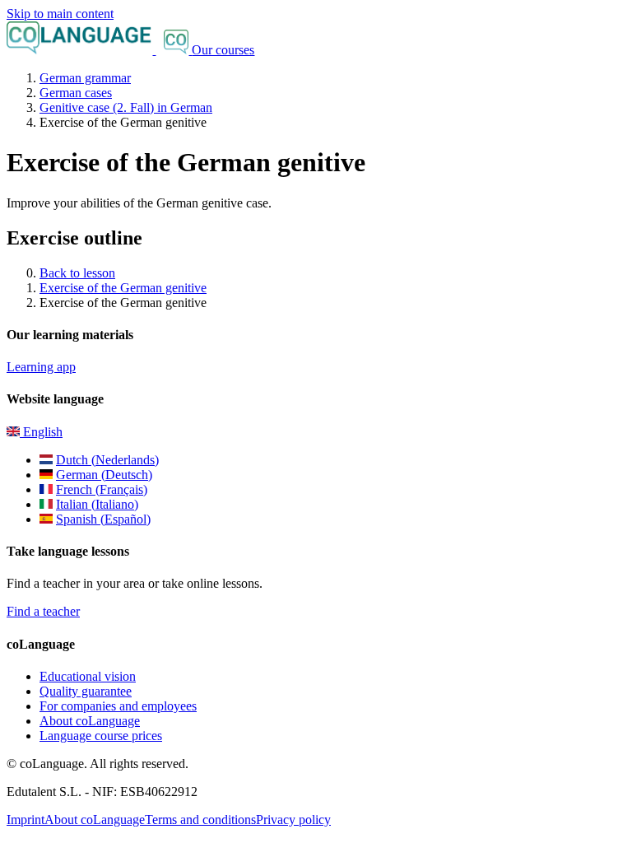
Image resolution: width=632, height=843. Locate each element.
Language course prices (101, 736)
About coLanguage (90, 721)
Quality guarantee (86, 691)
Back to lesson (77, 273)
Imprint (25, 820)
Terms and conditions (200, 820)
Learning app (41, 367)
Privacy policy (293, 820)
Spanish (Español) (103, 519)
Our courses (223, 50)
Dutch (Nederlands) (107, 460)
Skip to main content (60, 14)
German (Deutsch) (104, 475)
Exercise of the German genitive (123, 288)
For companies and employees (118, 706)
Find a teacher (43, 611)
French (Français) (101, 489)
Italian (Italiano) (97, 504)
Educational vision (88, 676)
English (41, 432)
